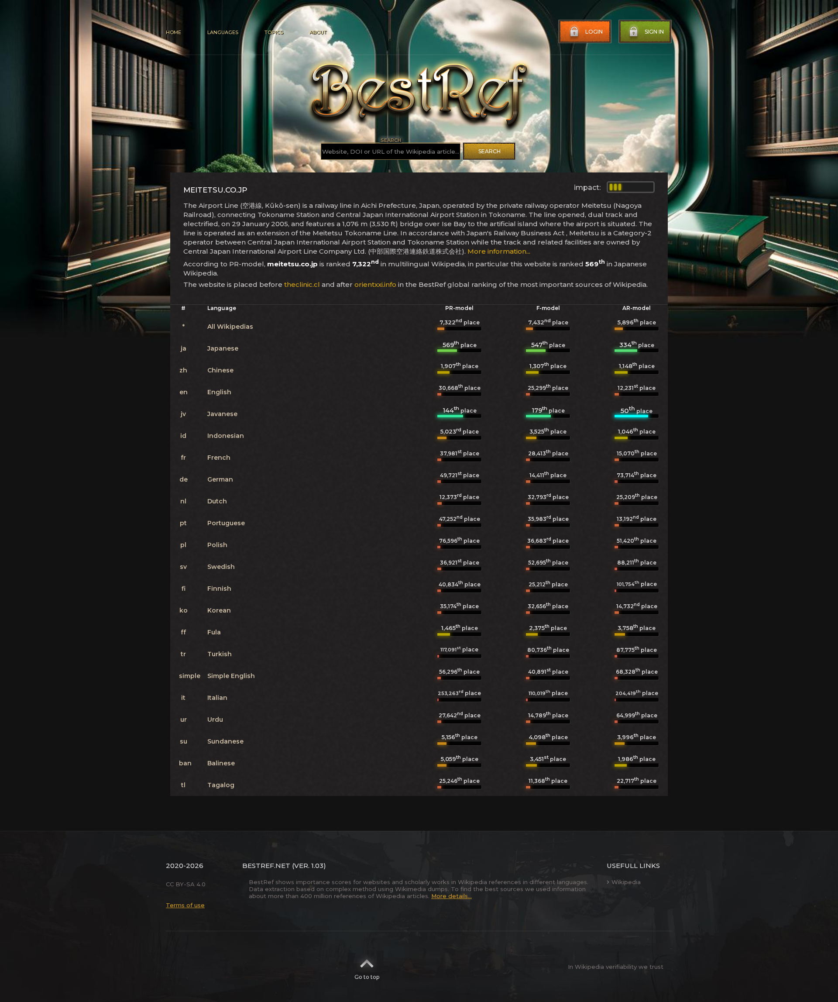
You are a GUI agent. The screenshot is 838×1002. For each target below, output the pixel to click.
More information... (498, 251)
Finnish (219, 588)
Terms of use (185, 905)
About (317, 32)
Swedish (221, 567)
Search (489, 151)
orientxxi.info (375, 284)
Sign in (654, 31)
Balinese (221, 763)
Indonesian (225, 436)
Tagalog (220, 785)
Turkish (219, 654)
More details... (451, 895)
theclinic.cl (302, 284)
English (219, 392)
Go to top (366, 977)
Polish (217, 545)
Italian (217, 698)
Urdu (215, 719)
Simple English (231, 676)
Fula (214, 632)
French (218, 457)
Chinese (220, 370)
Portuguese (226, 523)
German (220, 479)
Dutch (217, 501)
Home (173, 32)
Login (594, 31)
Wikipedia (626, 881)
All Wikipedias (230, 327)
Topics (273, 32)
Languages (222, 32)
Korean (219, 610)
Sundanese (225, 741)
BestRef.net (266, 865)
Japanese (222, 348)
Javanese (222, 414)
